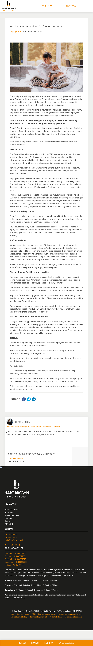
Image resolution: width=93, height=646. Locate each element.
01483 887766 (12, 534)
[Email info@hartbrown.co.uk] (43, 6)
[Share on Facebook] (24, 400)
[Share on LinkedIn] (34, 400)
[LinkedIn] (51, 6)
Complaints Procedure (74, 617)
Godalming (9, 561)
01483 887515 (22, 558)
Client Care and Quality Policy (44, 615)
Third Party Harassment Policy (71, 615)
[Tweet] (29, 400)
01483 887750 (12, 536)
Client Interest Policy (18, 617)
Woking (8, 564)
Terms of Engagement (37, 617)
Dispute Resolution (15, 458)
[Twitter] (48, 6)
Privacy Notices (22, 615)
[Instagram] (54, 6)
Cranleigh (9, 558)
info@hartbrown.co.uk (15, 539)
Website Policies (56, 617)
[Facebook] (45, 6)
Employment (15, 31)
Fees (11, 615)
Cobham (8, 555)
